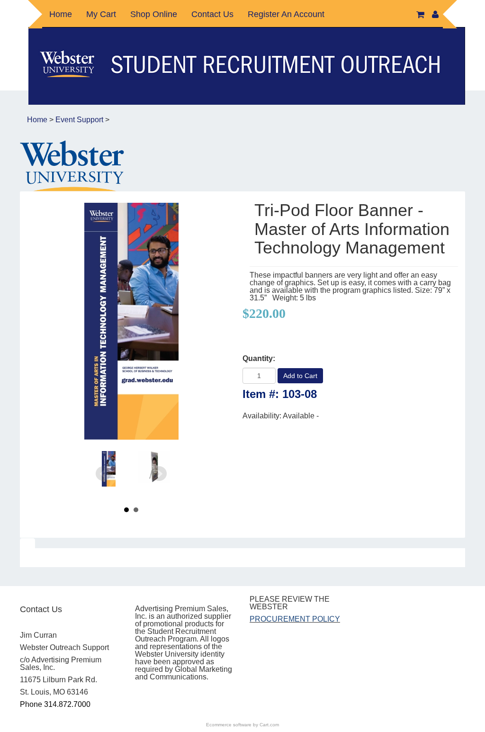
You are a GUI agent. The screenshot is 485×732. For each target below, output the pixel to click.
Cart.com (269, 724)
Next (159, 473)
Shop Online (153, 14)
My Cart (101, 14)
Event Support (79, 120)
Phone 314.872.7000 (55, 704)
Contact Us (212, 14)
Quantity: (258, 358)
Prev (103, 473)
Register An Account (286, 14)
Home (60, 14)
